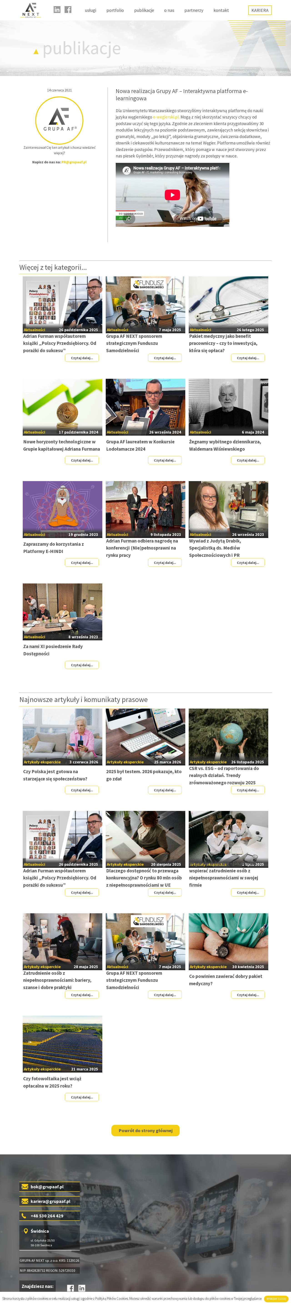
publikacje (144, 10)
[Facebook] (68, 9)
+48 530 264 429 (47, 1216)
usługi (90, 10)
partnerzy (193, 10)
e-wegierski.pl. (166, 117)
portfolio (115, 10)
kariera (259, 10)
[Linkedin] (57, 9)
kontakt (221, 10)
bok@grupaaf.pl (47, 1186)
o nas (169, 10)
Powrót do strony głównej (146, 1130)
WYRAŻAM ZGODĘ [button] (276, 1298)
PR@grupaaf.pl (74, 162)
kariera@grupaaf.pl (50, 1201)
